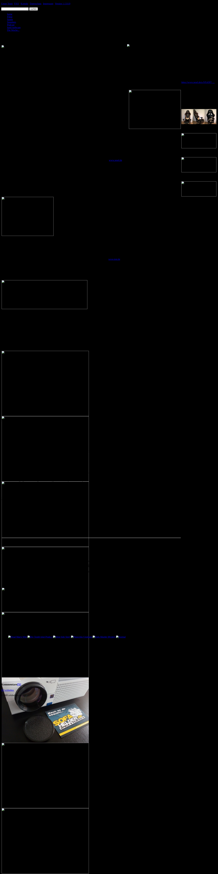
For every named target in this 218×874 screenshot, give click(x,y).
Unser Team (7, 3)
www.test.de (114, 259)
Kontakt (24, 3)
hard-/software (14, 27)
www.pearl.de (115, 160)
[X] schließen (7, 690)
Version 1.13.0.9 (62, 3)
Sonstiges (11, 22)
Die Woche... (13, 30)
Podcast (10, 25)
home (9, 14)
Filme (9, 17)
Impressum (48, 3)
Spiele (10, 19)
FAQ (16, 3)
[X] (19, 684)
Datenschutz (35, 3)
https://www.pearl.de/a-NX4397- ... (198, 82)
